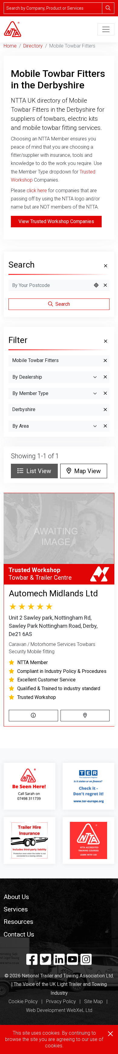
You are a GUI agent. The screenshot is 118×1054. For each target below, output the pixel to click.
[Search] (108, 8)
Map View (86, 471)
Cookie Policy (23, 1001)
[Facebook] (32, 962)
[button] (59, 897)
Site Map (93, 1001)
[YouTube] (72, 962)
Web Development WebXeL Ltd (59, 1010)
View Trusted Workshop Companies (56, 221)
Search (62, 304)
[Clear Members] (105, 393)
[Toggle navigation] (105, 29)
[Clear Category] (105, 361)
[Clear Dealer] (105, 377)
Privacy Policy (61, 1001)
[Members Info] (33, 715)
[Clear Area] (105, 426)
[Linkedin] (59, 962)
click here (37, 190)
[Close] (110, 1033)
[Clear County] (105, 410)
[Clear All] (105, 266)
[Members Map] (85, 715)
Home (10, 46)
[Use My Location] (96, 285)
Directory (33, 46)
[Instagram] (86, 962)
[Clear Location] (105, 285)
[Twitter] (45, 962)
